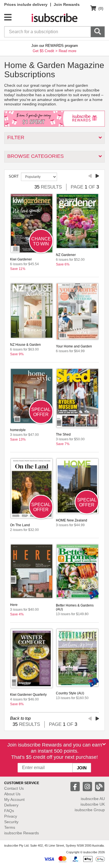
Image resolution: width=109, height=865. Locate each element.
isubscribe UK (92, 804)
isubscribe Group (90, 810)
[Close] (104, 744)
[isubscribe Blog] (99, 786)
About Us (12, 794)
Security (11, 822)
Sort (14, 176)
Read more (67, 51)
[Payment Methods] (74, 859)
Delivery (11, 805)
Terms (9, 827)
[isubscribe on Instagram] (88, 786)
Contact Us (14, 788)
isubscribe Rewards (21, 833)
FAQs (9, 810)
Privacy (10, 816)
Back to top (20, 718)
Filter (15, 137)
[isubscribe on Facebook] (76, 786)
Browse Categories (35, 156)
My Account (14, 799)
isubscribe (93, 798)
